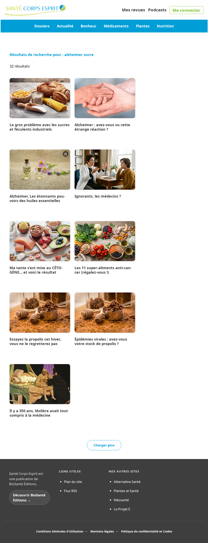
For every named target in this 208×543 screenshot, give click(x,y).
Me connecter (186, 10)
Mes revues (133, 10)
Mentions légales (102, 531)
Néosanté (121, 500)
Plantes (143, 26)
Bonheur (88, 26)
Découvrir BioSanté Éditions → (29, 497)
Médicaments (116, 26)
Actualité (65, 26)
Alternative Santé (127, 481)
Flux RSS (70, 490)
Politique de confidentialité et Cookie (146, 531)
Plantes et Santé (126, 490)
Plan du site (73, 481)
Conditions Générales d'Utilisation (59, 531)
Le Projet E (122, 509)
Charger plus (104, 445)
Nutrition (165, 26)
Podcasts (157, 10)
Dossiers (42, 26)
